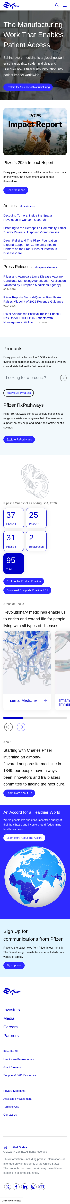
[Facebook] (16, 1186)
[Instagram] (33, 1186)
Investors (11, 1009)
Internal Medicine (22, 700)
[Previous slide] (8, 727)
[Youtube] (41, 1186)
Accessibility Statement (17, 1098)
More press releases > (46, 267)
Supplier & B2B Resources (19, 1075)
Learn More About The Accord (25, 837)
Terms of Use (11, 1106)
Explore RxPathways (20, 439)
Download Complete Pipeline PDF (27, 590)
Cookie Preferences (11, 1200)
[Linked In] (24, 1186)
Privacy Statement (14, 1090)
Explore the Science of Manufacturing (28, 87)
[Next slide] (21, 727)
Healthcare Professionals (18, 1059)
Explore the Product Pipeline (23, 581)
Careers (10, 1027)
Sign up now (15, 965)
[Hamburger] (65, 5)
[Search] (63, 378)
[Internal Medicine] (45, 701)
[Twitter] (7, 1186)
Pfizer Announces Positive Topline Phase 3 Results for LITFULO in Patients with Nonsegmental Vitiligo (32, 318)
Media (8, 1018)
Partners (11, 1035)
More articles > (27, 206)
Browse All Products (18, 392)
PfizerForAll (10, 1051)
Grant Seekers (12, 1067)
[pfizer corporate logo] (11, 5)
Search (57, 5)
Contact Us (10, 1114)
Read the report (15, 190)
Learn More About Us (20, 792)
